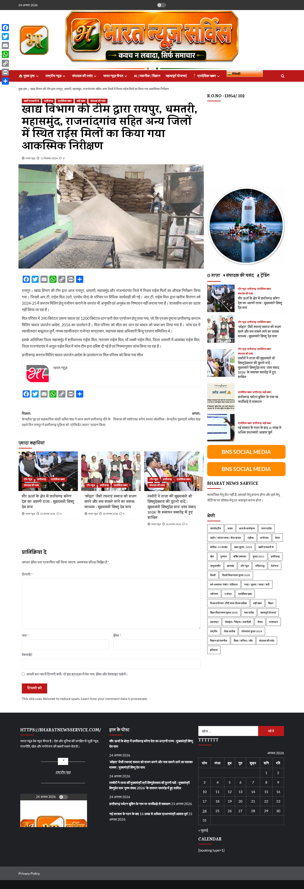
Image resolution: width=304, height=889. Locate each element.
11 (217, 791)
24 (205, 811)
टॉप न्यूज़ (28, 479)
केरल (277, 537)
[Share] (5, 81)
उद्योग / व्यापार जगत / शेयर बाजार (225, 537)
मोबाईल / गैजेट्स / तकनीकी (238, 621)
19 (230, 801)
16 (278, 791)
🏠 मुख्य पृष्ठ (26, 75)
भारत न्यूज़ (30, 158)
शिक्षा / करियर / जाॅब (243, 640)
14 (253, 791)
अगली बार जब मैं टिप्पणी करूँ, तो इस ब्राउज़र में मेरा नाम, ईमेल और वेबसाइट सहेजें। (77, 674)
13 (240, 791)
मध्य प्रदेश (249, 612)
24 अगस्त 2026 (47, 514)
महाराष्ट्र (214, 621)
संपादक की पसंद (82, 75)
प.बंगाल (228, 593)
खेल (212, 556)
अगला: (156, 416)
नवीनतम (214, 593)
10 (205, 791)
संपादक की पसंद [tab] (239, 276)
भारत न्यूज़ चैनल (113, 75)
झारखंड (230, 565)
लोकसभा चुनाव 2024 (251, 631)
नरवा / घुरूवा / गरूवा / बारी (257, 584)
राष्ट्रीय (213, 631)
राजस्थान (273, 621)
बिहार (270, 603)
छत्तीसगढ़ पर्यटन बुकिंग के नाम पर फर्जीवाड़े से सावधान (258, 400)
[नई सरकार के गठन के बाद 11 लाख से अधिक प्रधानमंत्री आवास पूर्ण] (221, 427)
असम (230, 528)
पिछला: (66, 419)
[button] (283, 76)
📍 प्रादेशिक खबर (204, 75)
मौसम (260, 621)
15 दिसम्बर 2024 (49, 158)
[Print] (5, 72)
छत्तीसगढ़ (48, 101)
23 (278, 801)
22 (266, 801)
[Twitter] (5, 36)
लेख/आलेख (229, 631)
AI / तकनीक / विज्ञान (147, 75)
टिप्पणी (27, 574)
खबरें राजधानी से (31, 101)
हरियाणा (214, 649)
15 (266, 791)
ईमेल (117, 635)
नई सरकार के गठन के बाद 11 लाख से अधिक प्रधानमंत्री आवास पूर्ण (259, 430)
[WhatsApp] (5, 54)
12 (230, 791)
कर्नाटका (264, 537)
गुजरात (223, 556)
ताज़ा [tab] (215, 276)
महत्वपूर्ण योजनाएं (176, 75)
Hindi (235, 73)
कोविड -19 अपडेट (219, 546)
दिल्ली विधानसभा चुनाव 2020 (236, 575)
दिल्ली (213, 575)
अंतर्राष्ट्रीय (215, 528)
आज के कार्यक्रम (247, 528)
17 (205, 801)
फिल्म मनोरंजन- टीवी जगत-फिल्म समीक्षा (228, 603)
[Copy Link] (5, 63)
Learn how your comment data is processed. (114, 698)
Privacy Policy (29, 873)
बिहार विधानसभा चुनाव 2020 (224, 612)
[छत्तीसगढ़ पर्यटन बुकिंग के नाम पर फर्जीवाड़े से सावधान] (221, 396)
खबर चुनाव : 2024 (243, 546)
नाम (25, 635)
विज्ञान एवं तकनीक (218, 640)
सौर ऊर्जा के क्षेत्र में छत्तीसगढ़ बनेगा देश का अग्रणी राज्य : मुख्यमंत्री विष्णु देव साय (48, 502)
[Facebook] (5, 27)
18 (217, 801)
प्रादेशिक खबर (65, 101)
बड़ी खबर (81, 101)
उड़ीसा (250, 537)
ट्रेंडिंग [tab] (264, 276)
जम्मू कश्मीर (215, 565)
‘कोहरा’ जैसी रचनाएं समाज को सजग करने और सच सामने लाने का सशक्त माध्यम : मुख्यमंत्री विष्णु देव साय (110, 502)
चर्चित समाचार (239, 556)
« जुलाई (203, 830)
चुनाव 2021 (258, 556)
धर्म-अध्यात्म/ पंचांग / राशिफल (224, 584)
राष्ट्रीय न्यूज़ (53, 75)
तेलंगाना (274, 565)
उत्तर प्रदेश (266, 528)
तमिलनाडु (259, 565)
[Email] (5, 45)
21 (253, 801)
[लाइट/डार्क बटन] (161, 5)
